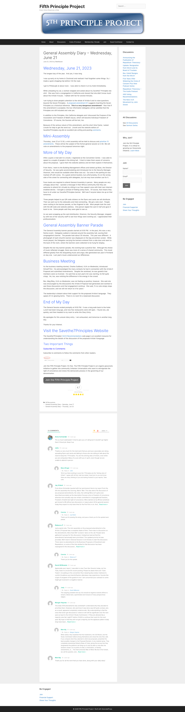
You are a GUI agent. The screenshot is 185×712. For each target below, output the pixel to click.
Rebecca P (73, 557)
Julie (71, 470)
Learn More (134, 151)
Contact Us (130, 42)
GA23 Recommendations (72, 336)
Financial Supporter (130, 207)
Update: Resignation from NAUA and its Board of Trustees (131, 67)
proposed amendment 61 (78, 103)
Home (43, 42)
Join (104, 42)
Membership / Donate (92, 42)
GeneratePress (107, 709)
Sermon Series (132, 125)
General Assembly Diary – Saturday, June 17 (59, 404)
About (51, 42)
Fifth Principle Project (62, 6)
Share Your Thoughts (131, 210)
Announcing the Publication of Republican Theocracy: (131, 60)
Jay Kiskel (73, 515)
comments (97, 130)
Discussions (61, 42)
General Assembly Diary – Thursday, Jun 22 (59, 406)
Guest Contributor (116, 42)
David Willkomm (74, 590)
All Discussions (50, 402)
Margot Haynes (74, 632)
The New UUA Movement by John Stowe (130, 102)
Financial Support (46, 697)
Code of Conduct (75, 42)
